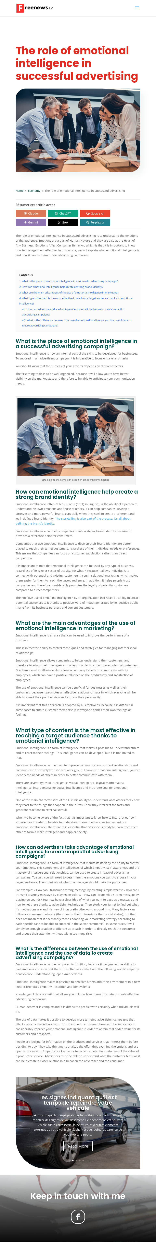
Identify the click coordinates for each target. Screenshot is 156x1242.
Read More (78, 1146)
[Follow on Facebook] (78, 1217)
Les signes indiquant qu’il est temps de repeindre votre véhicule (78, 1103)
